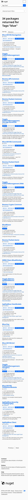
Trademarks (4, 494)
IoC (10, 355)
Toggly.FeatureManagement (11, 54)
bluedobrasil (7, 326)
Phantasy (6, 91)
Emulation (16, 91)
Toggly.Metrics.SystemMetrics (8, 279)
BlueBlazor (6, 224)
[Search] (24, 5)
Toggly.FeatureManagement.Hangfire (11, 366)
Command (11, 153)
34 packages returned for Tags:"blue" (10, 22)
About (12, 490)
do (6, 336)
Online (11, 91)
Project (19, 316)
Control (19, 355)
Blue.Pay (5, 324)
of (16, 355)
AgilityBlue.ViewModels (11, 304)
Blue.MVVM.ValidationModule (9, 386)
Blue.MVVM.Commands (11, 142)
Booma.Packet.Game (10, 240)
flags (18, 65)
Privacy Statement (17, 492)
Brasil (8, 336)
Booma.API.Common (10, 79)
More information (6, 75)
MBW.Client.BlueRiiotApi (12, 260)
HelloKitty (6, 80)
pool (12, 272)
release (4, 66)
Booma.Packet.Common (12, 99)
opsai (5, 57)
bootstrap (22, 234)
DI (21, 355)
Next (17, 448)
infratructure (18, 47)
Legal (16, 316)
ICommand (4, 155)
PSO (23, 91)
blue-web (8, 234)
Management (5, 317)
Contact (4, 459)
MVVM (7, 47)
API (12, 434)
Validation (8, 395)
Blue (5, 47)
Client (15, 434)
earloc (5, 36)
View (10, 316)
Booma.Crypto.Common (12, 204)
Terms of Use (18, 490)
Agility (5, 316)
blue (9, 66)
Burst (9, 92)
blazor (11, 234)
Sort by (4, 31)
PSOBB (4, 92)
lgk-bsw (6, 226)
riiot (7, 272)
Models (13, 316)
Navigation (11, 47)
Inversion (13, 355)
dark (20, 65)
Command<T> (17, 153)
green (11, 66)
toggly (15, 65)
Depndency (5, 356)
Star (9, 91)
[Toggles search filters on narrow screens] (24, 11)
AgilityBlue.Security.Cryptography (10, 402)
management (10, 65)
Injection (10, 356)
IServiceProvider (6, 357)
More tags (21, 66)
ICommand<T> (11, 155)
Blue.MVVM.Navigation (11, 35)
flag (7, 66)
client (9, 272)
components (17, 234)
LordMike (6, 261)
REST (10, 434)
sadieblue (6, 305)
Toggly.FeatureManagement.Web (13, 182)
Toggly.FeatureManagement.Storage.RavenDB (11, 120)
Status (3, 465)
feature (5, 65)
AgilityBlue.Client (9, 422)
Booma (20, 91)
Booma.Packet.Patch (10, 162)
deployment (16, 66)
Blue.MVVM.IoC (8, 343)
